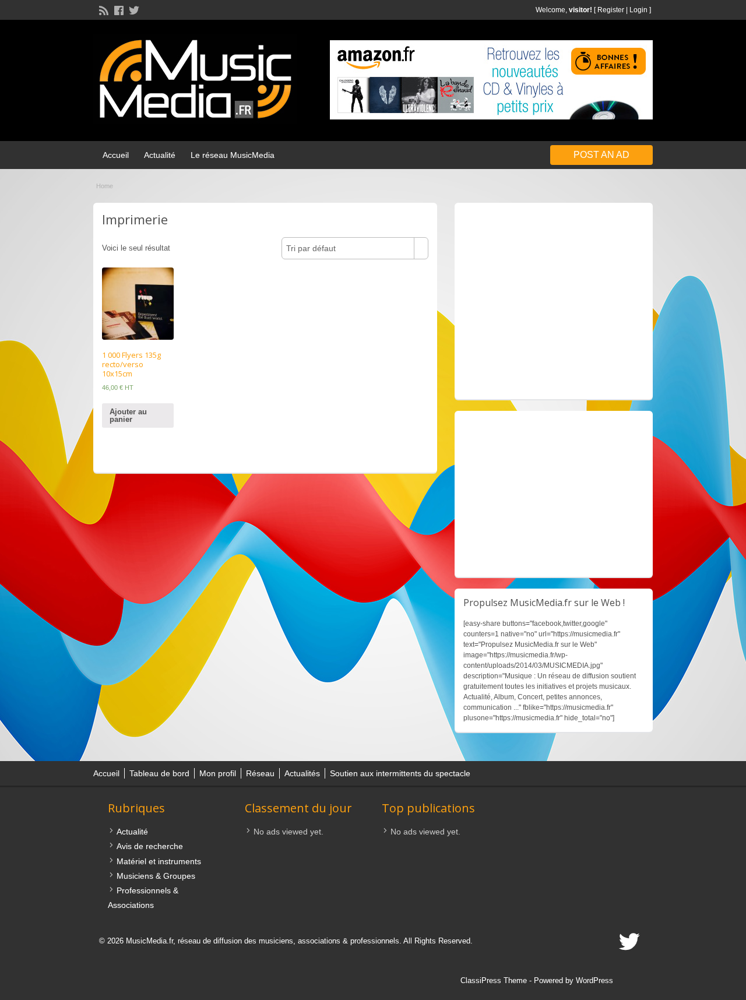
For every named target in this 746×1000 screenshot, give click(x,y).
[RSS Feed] (102, 9)
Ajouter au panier (128, 415)
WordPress (594, 980)
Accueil (116, 155)
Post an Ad (601, 155)
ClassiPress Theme (493, 980)
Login (638, 10)
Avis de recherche (150, 846)
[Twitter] (133, 9)
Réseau (260, 773)
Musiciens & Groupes (156, 876)
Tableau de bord (159, 773)
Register (610, 10)
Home (104, 185)
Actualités (302, 773)
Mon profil (217, 773)
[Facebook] (117, 9)
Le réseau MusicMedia (233, 155)
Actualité (159, 155)
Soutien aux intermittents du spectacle (400, 773)
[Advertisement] (553, 301)
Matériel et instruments (159, 861)
